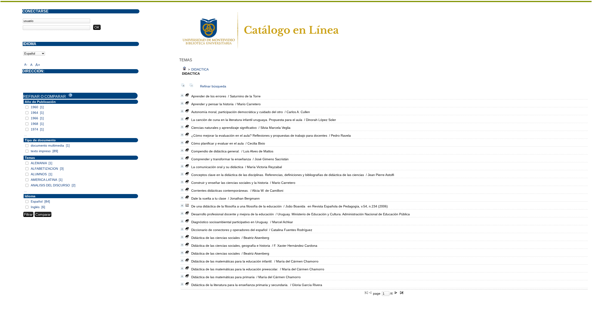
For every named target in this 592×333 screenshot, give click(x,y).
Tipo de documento (40, 140)
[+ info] (182, 95)
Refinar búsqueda (213, 86)
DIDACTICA (200, 69)
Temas (30, 158)
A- (25, 64)
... (25, 135)
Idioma (30, 196)
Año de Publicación (40, 102)
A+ (37, 65)
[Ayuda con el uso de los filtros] (70, 95)
